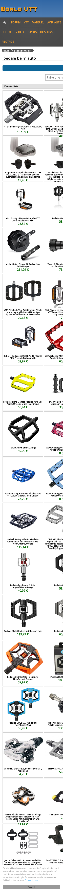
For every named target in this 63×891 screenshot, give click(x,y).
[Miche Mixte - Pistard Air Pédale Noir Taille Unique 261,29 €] (23, 232)
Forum (15, 22)
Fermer (31, 887)
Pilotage (8, 42)
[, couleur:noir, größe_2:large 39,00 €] (23, 416)
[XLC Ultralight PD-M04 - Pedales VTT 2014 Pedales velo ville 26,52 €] (23, 187)
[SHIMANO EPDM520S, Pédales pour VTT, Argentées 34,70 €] (23, 737)
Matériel (38, 22)
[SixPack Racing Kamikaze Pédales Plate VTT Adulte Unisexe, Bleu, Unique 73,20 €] (23, 462)
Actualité (54, 22)
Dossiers (46, 32)
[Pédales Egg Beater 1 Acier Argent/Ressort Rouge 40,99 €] (23, 553)
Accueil (6, 50)
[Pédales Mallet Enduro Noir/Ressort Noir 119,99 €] (23, 599)
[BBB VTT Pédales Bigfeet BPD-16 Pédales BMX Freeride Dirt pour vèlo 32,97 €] (23, 324)
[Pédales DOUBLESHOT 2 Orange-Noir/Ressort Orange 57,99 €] (23, 645)
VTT (26, 22)
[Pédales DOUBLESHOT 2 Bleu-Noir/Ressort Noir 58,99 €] (23, 691)
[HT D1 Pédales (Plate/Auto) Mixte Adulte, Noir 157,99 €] (23, 95)
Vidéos (20, 32)
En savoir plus (31, 880)
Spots (33, 32)
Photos (7, 32)
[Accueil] (4, 22)
